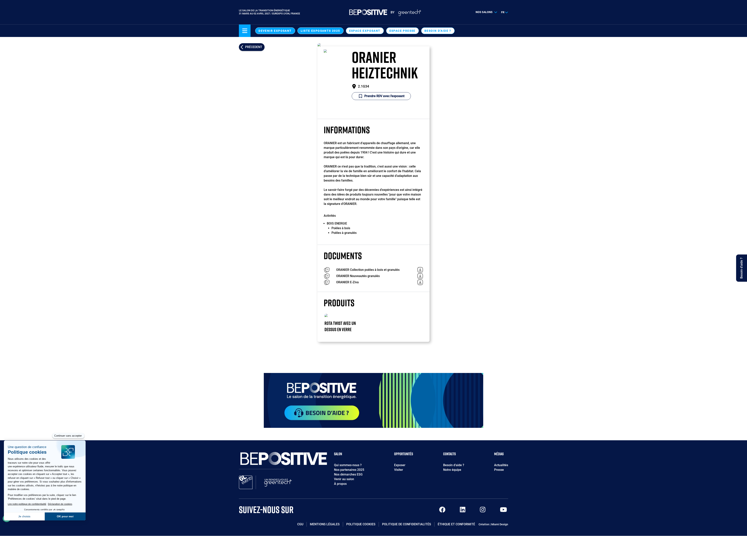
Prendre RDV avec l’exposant (384, 96)
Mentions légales (325, 524)
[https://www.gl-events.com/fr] (246, 482)
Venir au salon (344, 479)
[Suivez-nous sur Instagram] (482, 511)
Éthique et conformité (456, 524)
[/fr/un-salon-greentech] (278, 482)
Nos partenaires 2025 (349, 470)
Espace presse (402, 30)
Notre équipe (452, 470)
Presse (499, 470)
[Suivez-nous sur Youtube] (503, 511)
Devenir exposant (275, 30)
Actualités (501, 465)
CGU (300, 524)
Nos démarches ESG (348, 474)
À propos (340, 484)
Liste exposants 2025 (320, 30)
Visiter (398, 470)
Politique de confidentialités (406, 524)
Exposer (399, 465)
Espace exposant (365, 30)
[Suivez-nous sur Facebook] (442, 511)
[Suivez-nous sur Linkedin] (462, 511)
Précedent (253, 47)
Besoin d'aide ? (437, 30)
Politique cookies (360, 524)
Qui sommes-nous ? (348, 465)
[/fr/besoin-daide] (373, 400)
